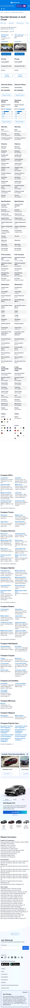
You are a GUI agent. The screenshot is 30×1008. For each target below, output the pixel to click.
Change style (4, 41)
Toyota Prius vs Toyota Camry (8, 847)
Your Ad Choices (4, 974)
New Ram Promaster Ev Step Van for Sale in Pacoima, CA (15, 869)
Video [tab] (23, 799)
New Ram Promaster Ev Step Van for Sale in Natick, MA (14, 861)
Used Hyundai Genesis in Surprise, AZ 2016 (12, 902)
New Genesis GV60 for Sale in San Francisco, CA (13, 905)
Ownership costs (20, 23)
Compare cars (7, 12)
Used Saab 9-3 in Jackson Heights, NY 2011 (12, 897)
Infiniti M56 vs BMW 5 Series (8, 855)
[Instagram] (5, 957)
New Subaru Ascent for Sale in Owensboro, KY (12, 884)
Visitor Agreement (7, 1004)
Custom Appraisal (6, 75)
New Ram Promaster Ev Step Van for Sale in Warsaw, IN (14, 876)
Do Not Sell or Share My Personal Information (9, 985)
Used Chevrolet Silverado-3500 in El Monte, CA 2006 (14, 892)
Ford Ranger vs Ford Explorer (8, 857)
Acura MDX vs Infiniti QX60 (7, 843)
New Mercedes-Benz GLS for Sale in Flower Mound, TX (14, 911)
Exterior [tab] (7, 799)
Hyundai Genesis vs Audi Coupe (17, 12)
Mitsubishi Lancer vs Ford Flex (8, 845)
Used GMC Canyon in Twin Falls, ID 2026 (11, 888)
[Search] (29, 6)
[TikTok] (8, 957)
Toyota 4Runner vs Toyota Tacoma (9, 848)
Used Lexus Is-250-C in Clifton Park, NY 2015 (12, 900)
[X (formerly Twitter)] (19, 957)
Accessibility (3, 982)
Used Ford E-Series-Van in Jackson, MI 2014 (12, 895)
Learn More (14, 812)
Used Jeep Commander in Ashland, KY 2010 (12, 898)
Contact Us (3, 968)
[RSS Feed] (22, 957)
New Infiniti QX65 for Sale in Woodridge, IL (11, 907)
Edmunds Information (5, 987)
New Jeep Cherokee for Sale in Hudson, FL (11, 913)
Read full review (6, 95)
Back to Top (14, 934)
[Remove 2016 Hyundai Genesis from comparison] (12, 35)
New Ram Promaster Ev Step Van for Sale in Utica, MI (14, 874)
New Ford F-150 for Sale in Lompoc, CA (10, 916)
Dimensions (11, 23)
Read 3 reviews (19, 121)
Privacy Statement (19, 1001)
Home (2, 12)
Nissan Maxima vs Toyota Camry (9, 853)
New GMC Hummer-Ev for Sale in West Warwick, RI (13, 910)
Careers (2, 971)
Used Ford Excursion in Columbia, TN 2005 (11, 903)
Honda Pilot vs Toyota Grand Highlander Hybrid (12, 850)
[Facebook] (15, 957)
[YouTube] (2, 957)
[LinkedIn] (12, 957)
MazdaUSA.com (15, 814)
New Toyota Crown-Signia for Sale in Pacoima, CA (13, 918)
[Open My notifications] (2, 9)
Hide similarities (7, 31)
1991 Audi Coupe (19, 35)
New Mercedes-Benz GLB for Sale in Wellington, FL (13, 908)
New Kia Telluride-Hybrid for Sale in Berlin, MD (12, 915)
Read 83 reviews (6, 121)
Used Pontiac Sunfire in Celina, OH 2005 (11, 890)
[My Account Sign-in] (4, 9)
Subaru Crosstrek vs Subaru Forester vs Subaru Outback (15, 842)
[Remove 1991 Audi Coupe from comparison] (25, 35)
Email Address (4, 945)
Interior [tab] (15, 799)
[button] (2, 419)
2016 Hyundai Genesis (4, 35)
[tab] (3, 825)
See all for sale (6, 54)
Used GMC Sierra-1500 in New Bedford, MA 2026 (13, 893)
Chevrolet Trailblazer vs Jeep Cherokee (10, 852)
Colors (27, 23)
